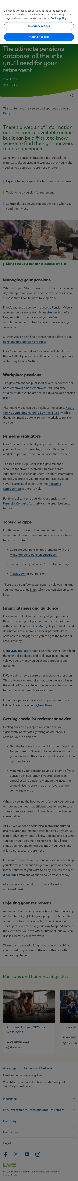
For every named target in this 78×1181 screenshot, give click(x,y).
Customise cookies (39, 26)
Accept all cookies (39, 37)
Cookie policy (58, 18)
